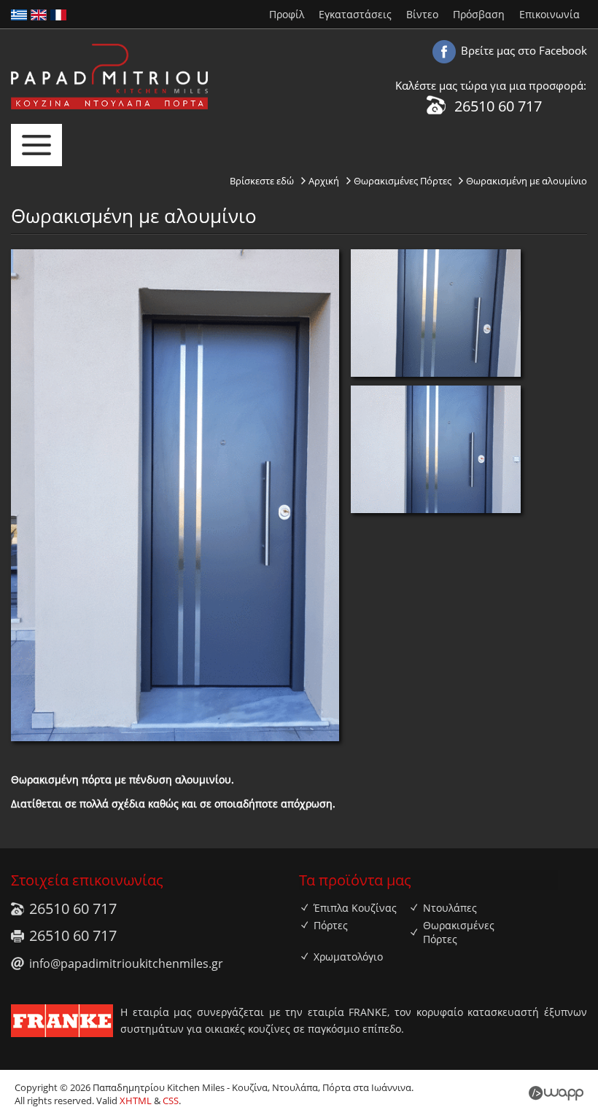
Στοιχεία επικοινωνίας (87, 880)
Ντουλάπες (450, 908)
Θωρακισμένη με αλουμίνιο (526, 180)
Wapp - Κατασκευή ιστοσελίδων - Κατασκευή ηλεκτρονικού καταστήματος (556, 1093)
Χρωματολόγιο (348, 956)
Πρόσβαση (479, 14)
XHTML (136, 1100)
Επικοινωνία (549, 14)
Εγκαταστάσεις (355, 14)
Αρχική (323, 180)
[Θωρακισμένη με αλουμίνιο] (436, 373)
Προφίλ (286, 14)
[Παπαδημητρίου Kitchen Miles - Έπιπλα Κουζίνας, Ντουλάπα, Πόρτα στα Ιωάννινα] (109, 106)
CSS (171, 1100)
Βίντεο (422, 14)
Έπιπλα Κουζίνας (355, 908)
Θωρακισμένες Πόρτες (402, 180)
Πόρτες (331, 925)
